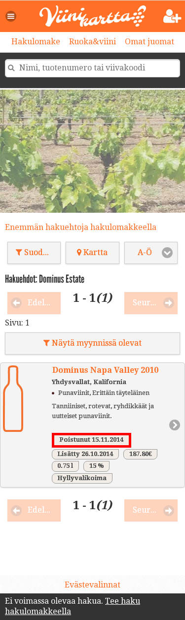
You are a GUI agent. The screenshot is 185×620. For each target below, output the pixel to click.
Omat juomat (149, 41)
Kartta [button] (94, 252)
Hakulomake (35, 41)
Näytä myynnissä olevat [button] (96, 343)
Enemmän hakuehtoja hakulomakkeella (80, 227)
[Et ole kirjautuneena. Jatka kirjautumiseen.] (172, 16)
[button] (11, 16)
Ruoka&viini (92, 41)
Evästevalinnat (92, 584)
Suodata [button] (38, 252)
